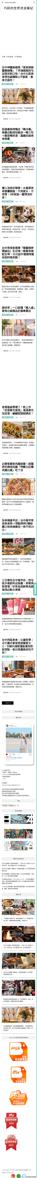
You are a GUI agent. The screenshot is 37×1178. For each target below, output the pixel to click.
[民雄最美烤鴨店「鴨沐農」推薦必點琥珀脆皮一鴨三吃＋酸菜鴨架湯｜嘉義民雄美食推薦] (18, 155)
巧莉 (17, 84)
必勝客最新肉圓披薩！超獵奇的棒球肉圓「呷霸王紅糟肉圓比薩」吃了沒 (18, 467)
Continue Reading (15, 119)
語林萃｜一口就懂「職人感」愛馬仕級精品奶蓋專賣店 (18, 309)
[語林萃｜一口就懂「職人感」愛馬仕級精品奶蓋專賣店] (18, 327)
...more (4, 779)
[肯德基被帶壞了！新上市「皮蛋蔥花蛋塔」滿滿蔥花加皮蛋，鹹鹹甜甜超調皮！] (18, 430)
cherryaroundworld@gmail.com (11, 785)
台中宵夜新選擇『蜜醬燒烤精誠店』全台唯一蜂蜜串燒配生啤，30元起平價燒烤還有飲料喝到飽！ (18, 252)
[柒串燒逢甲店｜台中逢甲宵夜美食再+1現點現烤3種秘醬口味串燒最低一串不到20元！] (18, 546)
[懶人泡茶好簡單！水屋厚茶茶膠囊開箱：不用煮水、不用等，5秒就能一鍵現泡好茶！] (18, 214)
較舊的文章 (8, 703)
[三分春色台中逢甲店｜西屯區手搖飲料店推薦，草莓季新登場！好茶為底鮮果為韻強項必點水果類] (18, 606)
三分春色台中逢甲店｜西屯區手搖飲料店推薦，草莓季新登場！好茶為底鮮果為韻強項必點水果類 (18, 584)
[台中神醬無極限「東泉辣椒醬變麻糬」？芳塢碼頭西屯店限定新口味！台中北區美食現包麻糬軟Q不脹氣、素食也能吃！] (18, 96)
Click (35, 589)
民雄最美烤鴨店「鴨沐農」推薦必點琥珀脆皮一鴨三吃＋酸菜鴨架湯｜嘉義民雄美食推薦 (18, 134)
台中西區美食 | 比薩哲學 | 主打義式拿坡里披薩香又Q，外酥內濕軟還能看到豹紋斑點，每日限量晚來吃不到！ (18, 646)
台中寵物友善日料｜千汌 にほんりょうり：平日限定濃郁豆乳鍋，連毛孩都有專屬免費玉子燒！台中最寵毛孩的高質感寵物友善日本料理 (18, 881)
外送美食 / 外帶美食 (7, 84)
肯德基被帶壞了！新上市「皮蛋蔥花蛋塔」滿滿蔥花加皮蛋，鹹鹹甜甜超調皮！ (18, 410)
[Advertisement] (18, 34)
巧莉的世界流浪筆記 (10, 2)
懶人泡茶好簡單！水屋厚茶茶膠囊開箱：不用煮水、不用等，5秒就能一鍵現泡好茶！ (18, 192)
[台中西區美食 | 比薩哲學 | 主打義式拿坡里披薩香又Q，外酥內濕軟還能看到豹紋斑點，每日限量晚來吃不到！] (18, 669)
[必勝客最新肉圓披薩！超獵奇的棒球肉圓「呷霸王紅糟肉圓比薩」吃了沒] (18, 486)
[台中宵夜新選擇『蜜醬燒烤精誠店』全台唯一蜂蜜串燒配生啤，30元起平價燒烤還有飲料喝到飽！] (18, 274)
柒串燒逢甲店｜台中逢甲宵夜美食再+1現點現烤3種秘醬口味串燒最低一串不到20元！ (18, 525)
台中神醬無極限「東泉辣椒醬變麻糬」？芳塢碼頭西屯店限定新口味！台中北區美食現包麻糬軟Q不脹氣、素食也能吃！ (18, 74)
